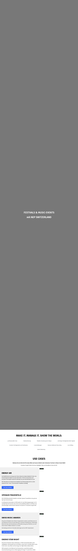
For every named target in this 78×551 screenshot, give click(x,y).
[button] (8, 487)
